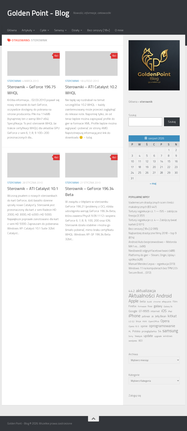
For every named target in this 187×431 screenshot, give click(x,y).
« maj (153, 183)
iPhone (134, 316)
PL (130, 331)
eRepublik (166, 301)
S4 (159, 331)
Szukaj (132, 115)
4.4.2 (132, 291)
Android (164, 295)
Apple (133, 301)
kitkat (172, 316)
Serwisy (59, 30)
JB (152, 316)
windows (167, 336)
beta (143, 301)
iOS (164, 311)
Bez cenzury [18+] (98, 30)
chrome (157, 301)
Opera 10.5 (134, 326)
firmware (142, 306)
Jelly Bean (160, 316)
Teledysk (138, 336)
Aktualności (142, 295)
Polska (136, 331)
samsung (170, 331)
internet (155, 311)
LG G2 (131, 321)
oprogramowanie (162, 326)
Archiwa (133, 354)
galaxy (158, 306)
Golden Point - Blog (38, 12)
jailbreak (146, 316)
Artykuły (27, 30)
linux (138, 321)
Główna (12, 30)
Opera (165, 321)
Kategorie (134, 375)
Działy (75, 30)
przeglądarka (149, 331)
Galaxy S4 (168, 306)
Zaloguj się (135, 395)
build (149, 301)
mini (144, 321)
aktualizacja (146, 290)
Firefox (132, 306)
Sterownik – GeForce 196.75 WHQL (31, 90)
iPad (170, 311)
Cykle (43, 30)
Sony (131, 336)
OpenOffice (153, 321)
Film (175, 302)
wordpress (133, 340)
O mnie (119, 30)
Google (133, 311)
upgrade (158, 336)
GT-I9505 (144, 311)
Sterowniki (14, 81)
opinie (144, 326)
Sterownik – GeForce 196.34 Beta (89, 191)
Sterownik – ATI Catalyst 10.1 (32, 188)
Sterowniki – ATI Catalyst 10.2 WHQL (91, 90)
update (148, 336)
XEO (140, 340)
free (150, 306)
